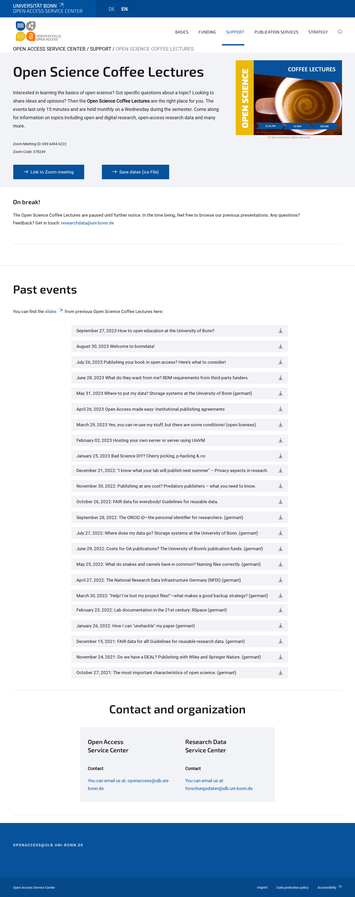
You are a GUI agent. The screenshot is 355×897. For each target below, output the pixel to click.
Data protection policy (292, 887)
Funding (207, 31)
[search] (338, 35)
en (124, 9)
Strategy (318, 31)
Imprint (262, 887)
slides (51, 311)
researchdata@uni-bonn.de (87, 222)
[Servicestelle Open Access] (38, 31)
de (112, 9)
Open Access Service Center (49, 49)
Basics (181, 31)
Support (235, 31)
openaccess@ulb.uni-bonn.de (48, 845)
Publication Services (276, 31)
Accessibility (327, 887)
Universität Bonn (35, 6)
